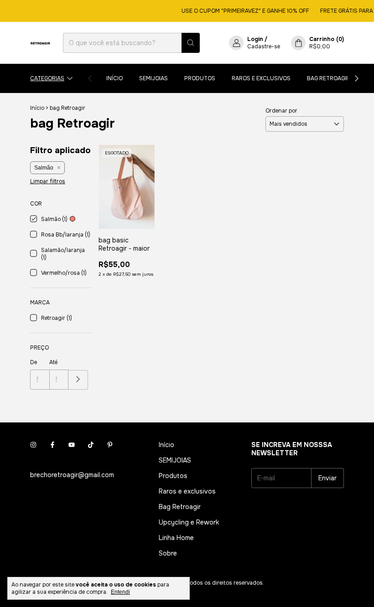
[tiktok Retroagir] (91, 445)
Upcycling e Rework (189, 522)
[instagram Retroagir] (33, 445)
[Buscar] (191, 43)
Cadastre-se (263, 46)
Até (53, 362)
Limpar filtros (47, 181)
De (33, 362)
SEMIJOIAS (153, 78)
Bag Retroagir (328, 78)
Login (255, 39)
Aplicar (78, 380)
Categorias (47, 78)
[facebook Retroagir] (52, 445)
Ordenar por (281, 110)
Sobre (168, 553)
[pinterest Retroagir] (110, 445)
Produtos (199, 78)
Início (114, 78)
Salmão (43, 168)
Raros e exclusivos (261, 78)
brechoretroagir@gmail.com (72, 475)
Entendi (120, 592)
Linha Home (176, 538)
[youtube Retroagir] (71, 445)
